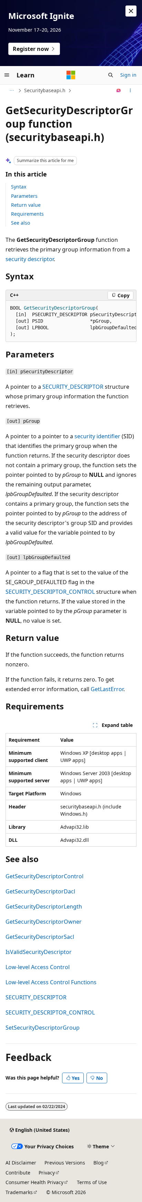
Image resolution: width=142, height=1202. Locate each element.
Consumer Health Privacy (34, 1182)
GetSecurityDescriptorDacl (40, 891)
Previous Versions (64, 1162)
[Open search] (111, 75)
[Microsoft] (71, 75)
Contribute (18, 1172)
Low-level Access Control (38, 967)
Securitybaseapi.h (44, 90)
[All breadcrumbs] (12, 90)
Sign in (128, 75)
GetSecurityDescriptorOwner (44, 921)
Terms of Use (92, 1182)
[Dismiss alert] (130, 11)
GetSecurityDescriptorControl (44, 876)
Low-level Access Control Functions (51, 982)
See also (20, 222)
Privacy (47, 1172)
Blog (98, 1162)
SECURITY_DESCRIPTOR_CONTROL (50, 591)
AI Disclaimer (21, 1162)
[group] (71, 321)
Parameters (24, 196)
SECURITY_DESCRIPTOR (72, 386)
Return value (26, 205)
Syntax (18, 186)
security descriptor (30, 259)
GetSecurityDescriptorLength (44, 906)
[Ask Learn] (118, 90)
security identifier (97, 436)
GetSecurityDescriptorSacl (40, 937)
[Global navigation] (7, 75)
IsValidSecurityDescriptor (39, 952)
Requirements (27, 214)
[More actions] (130, 90)
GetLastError (107, 689)
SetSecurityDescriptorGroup (43, 1027)
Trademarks (19, 1192)
